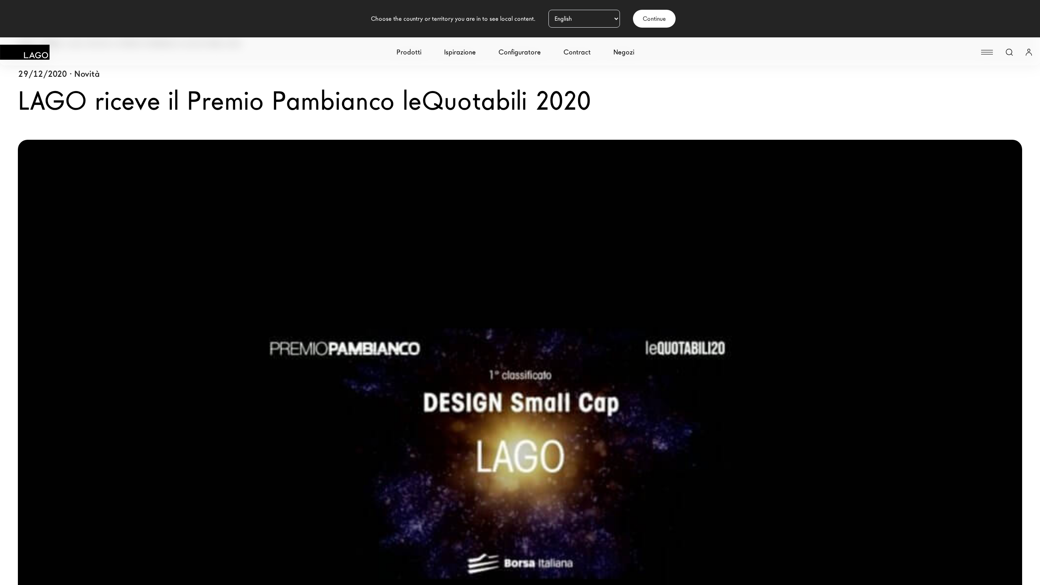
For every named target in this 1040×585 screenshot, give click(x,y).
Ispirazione (460, 52)
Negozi (623, 52)
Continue (654, 19)
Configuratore (519, 52)
